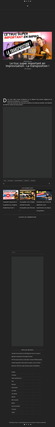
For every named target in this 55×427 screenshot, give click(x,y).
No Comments (28, 69)
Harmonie (14, 384)
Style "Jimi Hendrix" (16, 406)
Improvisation (27, 61)
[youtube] (24, 1)
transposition (26, 180)
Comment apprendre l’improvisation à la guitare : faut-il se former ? (26, 363)
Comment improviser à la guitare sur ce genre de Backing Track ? (10, 205)
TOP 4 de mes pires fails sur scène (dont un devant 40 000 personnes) (27, 360)
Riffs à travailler (15, 400)
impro (5, 180)
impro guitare (10, 180)
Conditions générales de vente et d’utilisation (27, 422)
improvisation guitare (18, 180)
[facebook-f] (26, 1)
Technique (14, 409)
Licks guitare (14, 394)
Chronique (14, 375)
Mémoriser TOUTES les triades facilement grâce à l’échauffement (26, 366)
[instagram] (28, 1)
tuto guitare (33, 180)
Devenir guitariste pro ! (17, 378)
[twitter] (30, 1)
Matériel (13, 397)
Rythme (13, 403)
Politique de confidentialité (41, 422)
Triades (13, 412)
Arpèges (13, 372)
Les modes (14, 391)
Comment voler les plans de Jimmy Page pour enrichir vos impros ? (26, 353)
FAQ (12, 381)
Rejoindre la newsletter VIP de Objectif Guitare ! (22, 356)
